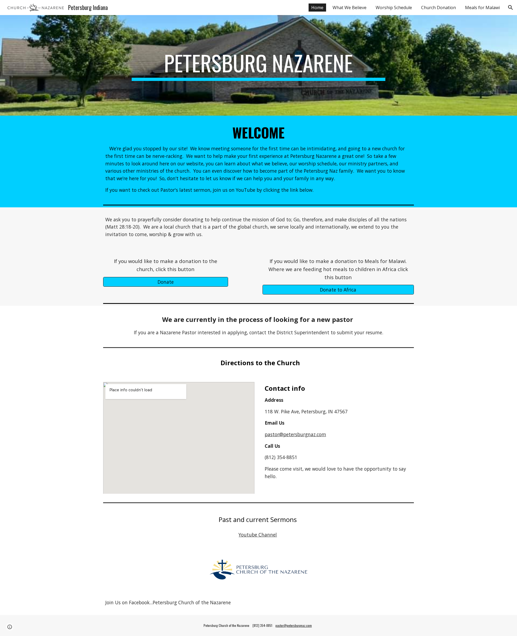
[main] (258, 65)
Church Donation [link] (438, 7)
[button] (510, 7)
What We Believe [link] (349, 7)
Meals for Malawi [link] (482, 7)
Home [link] (317, 7)
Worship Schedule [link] (394, 7)
